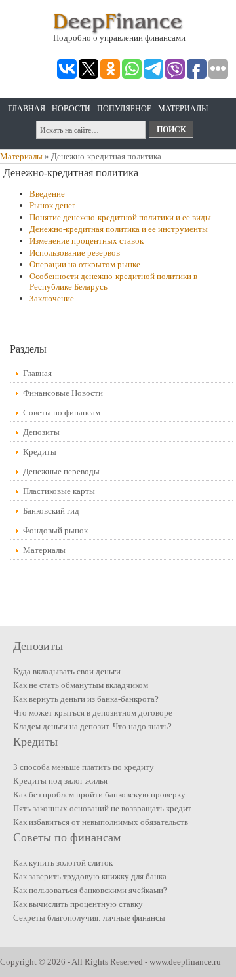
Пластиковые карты (59, 491)
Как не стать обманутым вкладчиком (80, 685)
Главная (26, 108)
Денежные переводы (61, 471)
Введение (47, 194)
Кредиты (39, 452)
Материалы (183, 108)
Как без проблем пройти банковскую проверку (99, 794)
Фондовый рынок (55, 530)
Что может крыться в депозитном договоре (92, 713)
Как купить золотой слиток (63, 863)
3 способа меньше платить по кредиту (83, 767)
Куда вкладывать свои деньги (67, 671)
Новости (71, 108)
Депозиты (41, 432)
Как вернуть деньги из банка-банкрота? (86, 699)
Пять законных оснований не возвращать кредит (102, 808)
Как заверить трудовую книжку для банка (90, 876)
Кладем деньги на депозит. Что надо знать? (92, 726)
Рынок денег (52, 205)
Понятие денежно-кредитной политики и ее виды (120, 217)
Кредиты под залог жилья (60, 781)
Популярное (124, 108)
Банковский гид (51, 511)
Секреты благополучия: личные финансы (89, 918)
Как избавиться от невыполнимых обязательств (100, 822)
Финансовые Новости (63, 393)
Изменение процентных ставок (87, 241)
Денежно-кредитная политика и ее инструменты (119, 229)
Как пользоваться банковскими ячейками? (90, 890)
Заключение (52, 298)
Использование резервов (75, 253)
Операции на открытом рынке (85, 264)
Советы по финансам (61, 412)
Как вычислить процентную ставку (78, 904)
